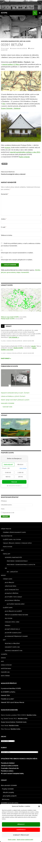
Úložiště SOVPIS (8, 607)
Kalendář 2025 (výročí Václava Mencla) (12, 702)
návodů (33, 346)
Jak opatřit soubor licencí (13, 633)
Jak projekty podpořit (10, 796)
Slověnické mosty (21, 722)
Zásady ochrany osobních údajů (25, 839)
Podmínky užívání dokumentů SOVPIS (14, 532)
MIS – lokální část (12, 572)
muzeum (7, 147)
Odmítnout (21, 829)
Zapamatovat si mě (8, 512)
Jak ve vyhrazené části (12, 590)
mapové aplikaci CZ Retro (11, 64)
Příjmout (21, 824)
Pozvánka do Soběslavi (8, 763)
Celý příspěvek (14, 337)
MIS (24, 41)
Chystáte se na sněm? (7, 699)
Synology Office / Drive (12, 622)
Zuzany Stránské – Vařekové (10, 108)
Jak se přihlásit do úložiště (13, 611)
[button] (39, 806)
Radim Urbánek (24, 157)
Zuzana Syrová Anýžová (19, 48)
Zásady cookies (12, 839)
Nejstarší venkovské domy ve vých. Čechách (15, 393)
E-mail (3, 227)
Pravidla (7, 625)
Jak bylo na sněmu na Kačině (9, 765)
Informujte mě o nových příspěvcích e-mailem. (17, 259)
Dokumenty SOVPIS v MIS (12, 647)
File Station (8, 618)
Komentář (5, 194)
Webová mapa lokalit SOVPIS (10, 317)
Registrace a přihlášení (12, 643)
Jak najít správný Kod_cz (12, 629)
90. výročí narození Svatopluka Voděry (12, 773)
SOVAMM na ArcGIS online (9, 803)
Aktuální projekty (8, 792)
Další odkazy (6, 358)
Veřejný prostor (6, 529)
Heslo (2, 509)
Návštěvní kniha (6, 668)
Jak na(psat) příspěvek (11, 593)
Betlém (5, 163)
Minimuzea (5, 799)
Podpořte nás (5, 672)
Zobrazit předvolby (21, 835)
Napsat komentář (28, 340)
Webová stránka (6, 235)
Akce (2, 661)
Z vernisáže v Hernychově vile (10, 768)
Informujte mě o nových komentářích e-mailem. (17, 253)
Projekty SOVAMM (8, 789)
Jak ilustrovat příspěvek (12, 600)
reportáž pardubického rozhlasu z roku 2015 (25, 152)
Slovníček (4, 654)
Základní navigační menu (39, 13)
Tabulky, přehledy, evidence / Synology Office (17, 543)
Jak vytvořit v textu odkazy (13, 597)
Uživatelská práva (10, 586)
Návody (3, 575)
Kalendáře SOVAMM (7, 403)
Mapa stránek (5, 676)
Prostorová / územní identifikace (17, 561)
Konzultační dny (6, 665)
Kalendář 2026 (7, 407)
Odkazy (9, 326)
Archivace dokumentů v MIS (13, 650)
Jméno (4, 219)
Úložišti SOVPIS (18, 348)
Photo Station (7, 547)
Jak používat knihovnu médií (15, 604)
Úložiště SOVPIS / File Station (12, 539)
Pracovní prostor (6, 536)
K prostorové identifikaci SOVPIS (11, 688)
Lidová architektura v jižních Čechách (13, 396)
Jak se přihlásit (9, 582)
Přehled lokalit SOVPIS (7, 318)
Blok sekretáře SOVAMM (9, 785)
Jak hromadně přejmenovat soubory (16, 636)
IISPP (21, 41)
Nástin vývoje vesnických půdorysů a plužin (15, 400)
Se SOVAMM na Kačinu (8, 692)
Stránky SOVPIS (7, 579)
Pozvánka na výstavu (7, 771)
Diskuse (3, 658)
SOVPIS (4, 13)
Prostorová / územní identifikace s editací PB (21, 564)
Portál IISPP (6, 554)
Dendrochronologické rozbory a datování (13, 173)
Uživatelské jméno (6, 505)
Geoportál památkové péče (10, 41)
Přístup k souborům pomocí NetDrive (16, 615)
